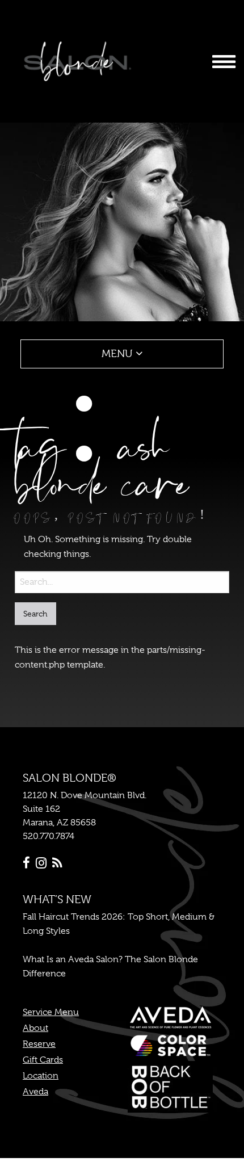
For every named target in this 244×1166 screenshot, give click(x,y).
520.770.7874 (48, 836)
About (35, 1028)
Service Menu (51, 1012)
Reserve (39, 1044)
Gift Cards (43, 1060)
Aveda (35, 1092)
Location (40, 1076)
